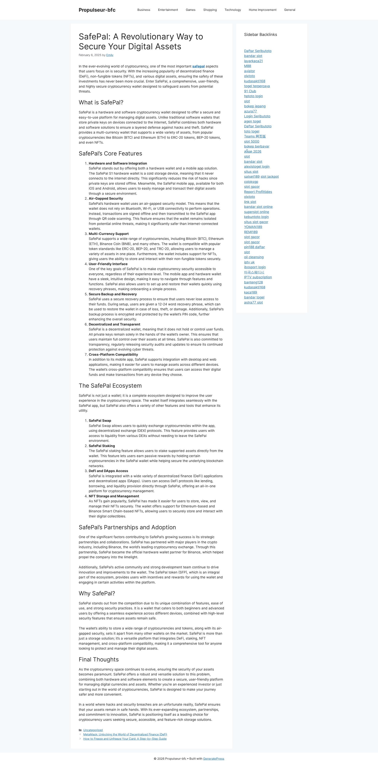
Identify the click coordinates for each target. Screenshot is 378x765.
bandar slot (253, 56)
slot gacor (252, 187)
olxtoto (249, 76)
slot (247, 101)
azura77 (250, 111)
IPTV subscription (258, 277)
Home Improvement (262, 10)
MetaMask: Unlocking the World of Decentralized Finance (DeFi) (125, 734)
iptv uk (249, 262)
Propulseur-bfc (97, 10)
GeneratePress (213, 758)
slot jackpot (270, 177)
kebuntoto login (256, 217)
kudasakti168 (254, 81)
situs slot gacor (256, 222)
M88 (247, 66)
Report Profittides (258, 192)
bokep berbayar (256, 146)
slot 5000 (251, 141)
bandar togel (254, 297)
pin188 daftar (254, 247)
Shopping (210, 10)
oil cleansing (254, 257)
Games (190, 10)
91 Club (250, 91)
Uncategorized (93, 730)
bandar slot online (258, 207)
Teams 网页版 (255, 136)
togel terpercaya (257, 86)
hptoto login (253, 96)
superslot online (256, 212)
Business (143, 10)
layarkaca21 (253, 61)
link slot (250, 202)
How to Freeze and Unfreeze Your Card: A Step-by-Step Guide (125, 738)
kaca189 (250, 292)
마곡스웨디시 (254, 272)
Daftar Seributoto (257, 51)
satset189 (252, 177)
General (289, 10)
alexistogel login (257, 166)
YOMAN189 (253, 227)
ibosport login (255, 267)
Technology (233, 10)
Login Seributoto (257, 116)
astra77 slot (253, 302)
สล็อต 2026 (252, 151)
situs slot (251, 172)
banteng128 (253, 282)
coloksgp (251, 182)
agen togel (252, 121)
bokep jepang (255, 106)
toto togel (251, 131)
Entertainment (168, 10)
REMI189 (251, 232)
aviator (249, 71)
